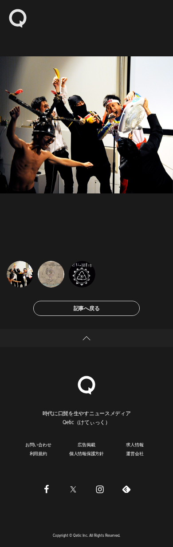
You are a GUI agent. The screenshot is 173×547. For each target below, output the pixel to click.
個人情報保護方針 (86, 453)
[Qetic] (18, 18)
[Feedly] (126, 489)
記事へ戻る (87, 308)
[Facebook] (46, 489)
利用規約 (38, 453)
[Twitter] (73, 489)
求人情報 (134, 444)
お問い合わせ (38, 444)
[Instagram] (99, 489)
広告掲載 (86, 444)
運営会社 (134, 453)
